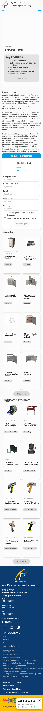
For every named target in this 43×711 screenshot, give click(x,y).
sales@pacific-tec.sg (11, 618)
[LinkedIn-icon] (18, 627)
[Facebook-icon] (5, 627)
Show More (21, 394)
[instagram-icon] (11, 627)
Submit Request (21, 223)
